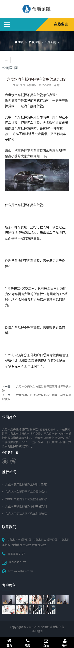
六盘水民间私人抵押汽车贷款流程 (26, 514)
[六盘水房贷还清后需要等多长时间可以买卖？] (22, 609)
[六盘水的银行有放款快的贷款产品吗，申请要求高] (49, 599)
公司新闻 (50, 42)
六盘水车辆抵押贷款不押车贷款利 (26, 506)
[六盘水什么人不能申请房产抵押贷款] (36, 599)
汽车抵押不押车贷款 (28, 150)
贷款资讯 (34, 42)
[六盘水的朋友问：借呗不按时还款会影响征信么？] (49, 609)
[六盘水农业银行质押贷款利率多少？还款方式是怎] (36, 609)
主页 (21, 42)
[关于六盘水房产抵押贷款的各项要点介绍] (22, 599)
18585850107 (17, 562)
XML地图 (37, 631)
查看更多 (8, 452)
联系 (64, 645)
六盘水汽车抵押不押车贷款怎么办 (26, 491)
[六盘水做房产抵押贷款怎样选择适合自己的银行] (9, 609)
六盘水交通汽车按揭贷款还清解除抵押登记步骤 (36, 389)
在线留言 (61, 24)
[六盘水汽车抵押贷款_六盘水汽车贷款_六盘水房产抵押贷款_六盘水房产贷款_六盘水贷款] (37, 12)
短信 (46, 645)
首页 (9, 645)
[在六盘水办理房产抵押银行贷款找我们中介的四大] (63, 599)
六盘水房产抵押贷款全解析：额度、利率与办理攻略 (36, 397)
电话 (28, 645)
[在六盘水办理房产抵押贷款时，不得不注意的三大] (9, 599)
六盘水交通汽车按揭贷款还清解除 (26, 499)
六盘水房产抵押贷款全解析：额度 (26, 484)
